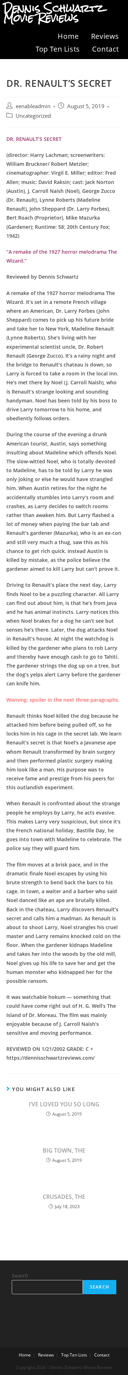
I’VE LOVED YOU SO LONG (64, 1104)
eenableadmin (33, 106)
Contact (105, 49)
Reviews (105, 36)
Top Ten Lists (58, 49)
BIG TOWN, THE (64, 1150)
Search (20, 1275)
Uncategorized (33, 115)
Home (68, 36)
